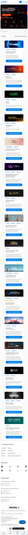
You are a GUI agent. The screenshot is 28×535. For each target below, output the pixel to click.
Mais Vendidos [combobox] (22, 36)
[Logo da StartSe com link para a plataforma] (4, 2)
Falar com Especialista (19, 528)
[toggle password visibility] (25, 31)
